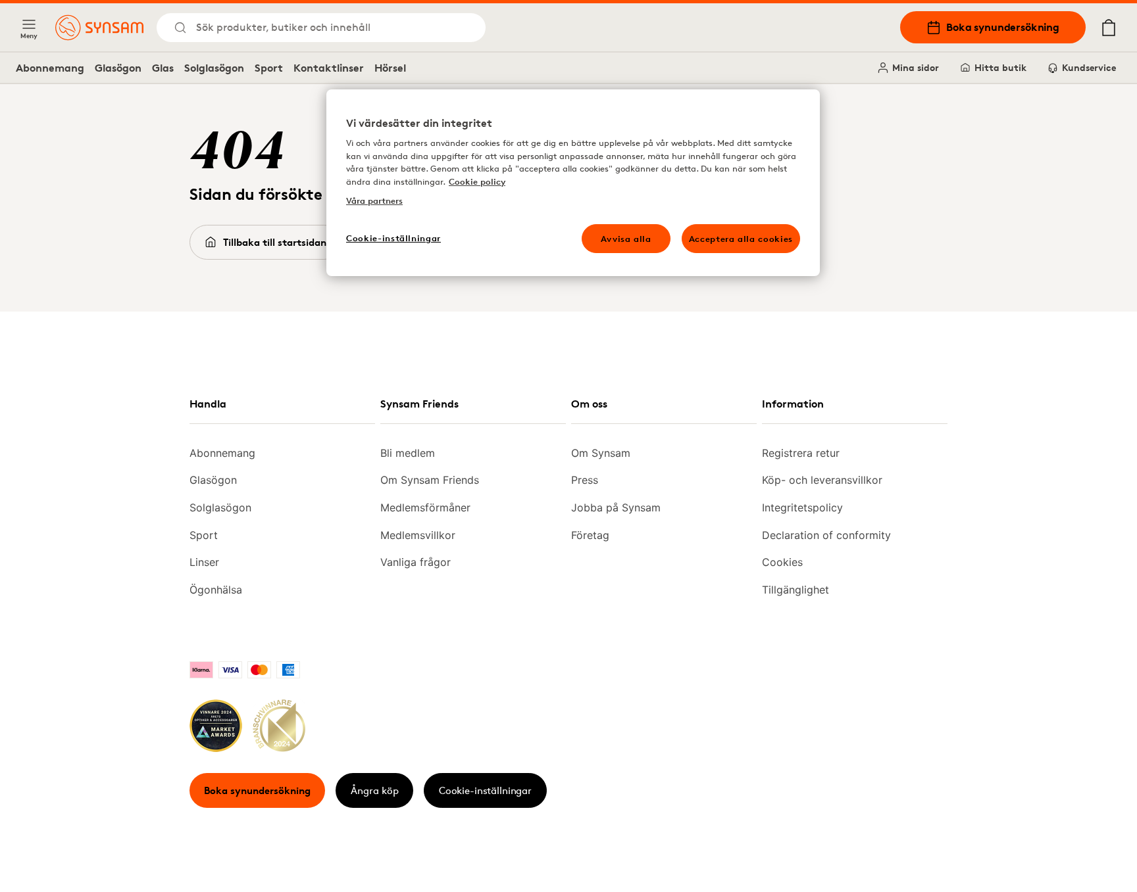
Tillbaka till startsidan (274, 242)
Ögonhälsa (216, 589)
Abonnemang (50, 67)
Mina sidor (915, 67)
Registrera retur (801, 452)
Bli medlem (407, 452)
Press (584, 479)
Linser (204, 562)
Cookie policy (477, 181)
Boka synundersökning (1002, 27)
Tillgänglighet (795, 589)
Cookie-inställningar (485, 790)
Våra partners (374, 200)
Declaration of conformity (826, 535)
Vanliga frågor (415, 562)
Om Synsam (600, 452)
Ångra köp (375, 790)
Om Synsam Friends (429, 479)
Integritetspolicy (802, 507)
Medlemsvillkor (417, 535)
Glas (163, 67)
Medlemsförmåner (425, 507)
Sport (269, 67)
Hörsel (390, 67)
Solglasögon (214, 67)
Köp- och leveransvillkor (822, 479)
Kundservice (1089, 67)
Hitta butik (1000, 67)
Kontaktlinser (328, 67)
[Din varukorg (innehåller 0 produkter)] (1108, 27)
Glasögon (118, 67)
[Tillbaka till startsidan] (99, 27)
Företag (590, 535)
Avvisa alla (626, 238)
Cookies (782, 562)
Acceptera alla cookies (741, 238)
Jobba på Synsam (616, 507)
